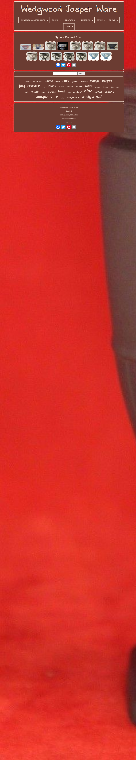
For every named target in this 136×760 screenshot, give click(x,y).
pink (69, 92)
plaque (52, 91)
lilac (112, 87)
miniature (37, 81)
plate (117, 87)
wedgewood (73, 97)
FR (71, 122)
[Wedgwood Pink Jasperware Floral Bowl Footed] (26, 47)
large (49, 81)
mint (62, 98)
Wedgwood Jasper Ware (69, 107)
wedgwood (92, 96)
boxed (70, 86)
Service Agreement (69, 119)
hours (78, 86)
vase (54, 96)
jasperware (29, 85)
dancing (109, 91)
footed (105, 87)
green (98, 91)
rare (65, 80)
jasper (107, 80)
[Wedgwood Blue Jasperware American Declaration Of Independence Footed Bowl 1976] (94, 56)
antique (42, 97)
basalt (28, 81)
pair (44, 87)
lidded (58, 81)
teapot (43, 92)
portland (77, 92)
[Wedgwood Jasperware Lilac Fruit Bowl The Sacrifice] (50, 46)
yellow (75, 81)
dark (61, 87)
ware (89, 86)
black (52, 86)
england (97, 87)
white (35, 91)
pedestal (84, 81)
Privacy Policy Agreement (69, 115)
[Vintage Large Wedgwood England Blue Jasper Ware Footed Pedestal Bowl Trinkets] (38, 47)
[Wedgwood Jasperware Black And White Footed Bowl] (44, 56)
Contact (69, 111)
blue (88, 90)
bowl (61, 91)
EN (67, 122)
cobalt (26, 92)
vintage (94, 80)
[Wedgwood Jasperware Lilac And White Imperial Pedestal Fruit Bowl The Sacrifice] (32, 56)
